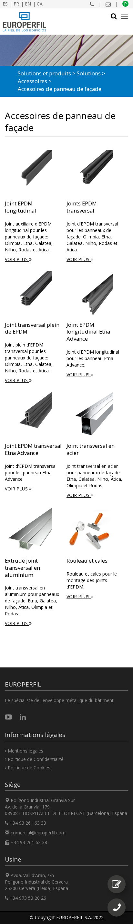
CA (40, 4)
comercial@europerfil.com (38, 833)
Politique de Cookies (28, 767)
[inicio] (24, 22)
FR (16, 4)
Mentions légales (24, 751)
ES (5, 4)
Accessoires (32, 81)
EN (28, 4)
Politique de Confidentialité (35, 759)
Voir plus (17, 259)
